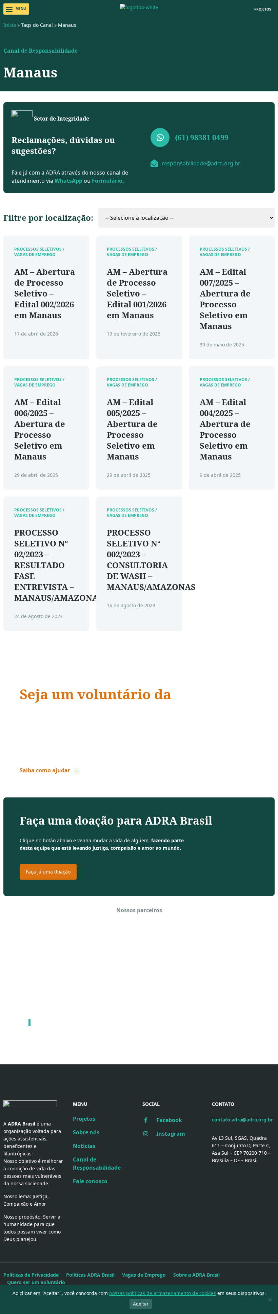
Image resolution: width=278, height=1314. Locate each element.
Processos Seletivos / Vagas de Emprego (39, 252)
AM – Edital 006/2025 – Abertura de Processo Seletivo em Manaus (39, 429)
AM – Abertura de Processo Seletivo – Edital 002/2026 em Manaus (44, 293)
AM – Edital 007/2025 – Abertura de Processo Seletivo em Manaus (225, 298)
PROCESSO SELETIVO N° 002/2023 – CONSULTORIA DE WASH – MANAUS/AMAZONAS (151, 559)
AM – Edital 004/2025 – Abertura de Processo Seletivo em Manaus (225, 429)
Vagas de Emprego (144, 1275)
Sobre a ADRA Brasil (196, 1275)
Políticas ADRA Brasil (90, 1275)
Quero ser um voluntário (36, 1282)
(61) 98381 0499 (202, 137)
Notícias (84, 1146)
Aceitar (140, 1304)
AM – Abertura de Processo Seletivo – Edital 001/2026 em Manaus (137, 293)
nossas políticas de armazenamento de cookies (162, 1293)
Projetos (84, 1118)
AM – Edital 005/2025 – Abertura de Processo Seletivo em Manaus (132, 429)
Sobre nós (86, 1132)
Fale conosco (90, 1181)
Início (9, 25)
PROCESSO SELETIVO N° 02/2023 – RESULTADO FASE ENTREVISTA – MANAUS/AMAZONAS (58, 565)
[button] (16, 9)
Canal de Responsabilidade (40, 50)
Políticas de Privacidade (31, 1275)
